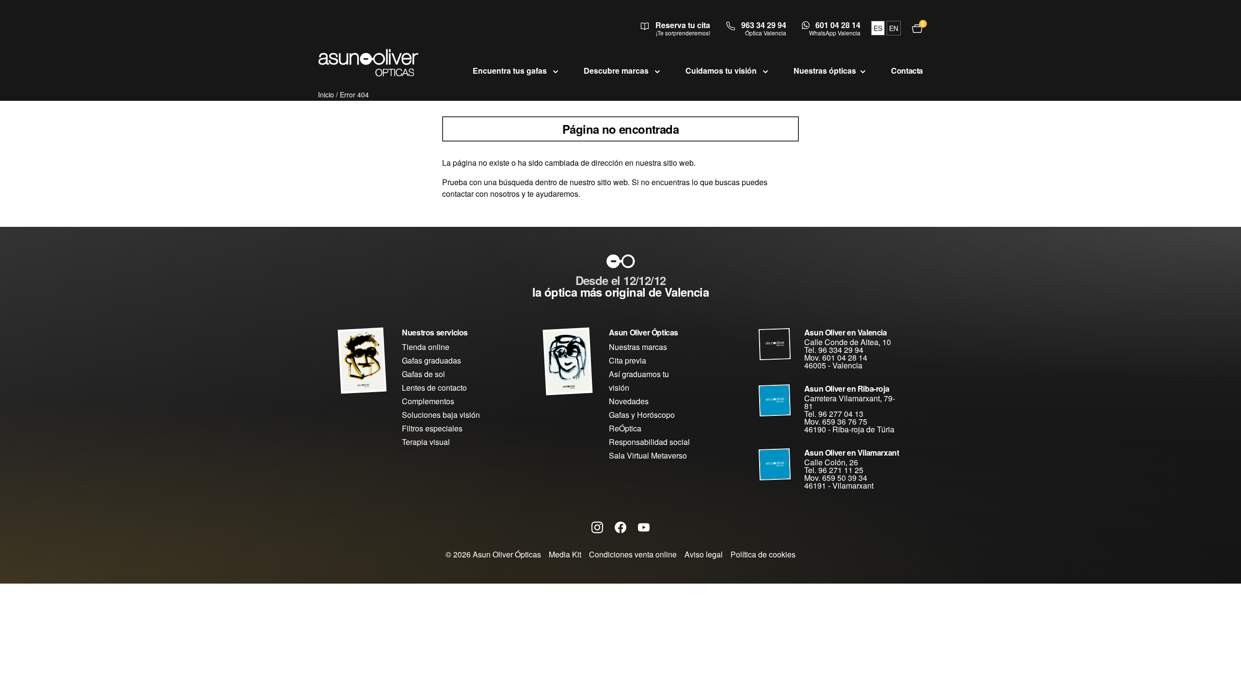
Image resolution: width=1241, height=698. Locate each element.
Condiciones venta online (633, 554)
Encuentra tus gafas (511, 70)
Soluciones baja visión (441, 414)
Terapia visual (426, 441)
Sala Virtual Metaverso (648, 455)
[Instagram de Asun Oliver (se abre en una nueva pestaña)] (597, 527)
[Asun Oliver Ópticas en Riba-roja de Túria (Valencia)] (775, 400)
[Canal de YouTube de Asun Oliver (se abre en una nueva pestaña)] (644, 527)
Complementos (428, 401)
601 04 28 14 (837, 25)
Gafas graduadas (431, 360)
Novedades (629, 401)
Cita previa (627, 360)
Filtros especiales (432, 428)
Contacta (907, 70)
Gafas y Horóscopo (642, 414)
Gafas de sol (423, 374)
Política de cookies (763, 554)
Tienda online (425, 346)
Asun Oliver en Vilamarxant (851, 452)
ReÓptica (625, 428)
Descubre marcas (617, 70)
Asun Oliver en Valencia (845, 332)
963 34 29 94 (763, 25)
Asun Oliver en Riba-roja (846, 388)
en (893, 28)
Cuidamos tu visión (722, 70)
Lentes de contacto (434, 387)
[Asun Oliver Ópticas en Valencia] (775, 344)
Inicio (326, 94)
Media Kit (565, 554)
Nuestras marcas (638, 346)
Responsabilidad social (649, 441)
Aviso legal (703, 554)
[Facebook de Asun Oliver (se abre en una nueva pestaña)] (620, 527)
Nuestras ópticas (825, 70)
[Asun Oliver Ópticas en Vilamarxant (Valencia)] (775, 464)
